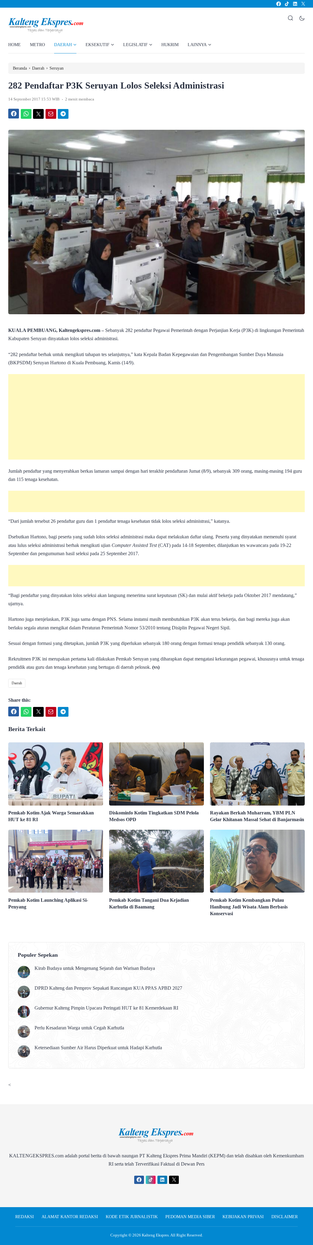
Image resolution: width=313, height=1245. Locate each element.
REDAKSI (24, 1216)
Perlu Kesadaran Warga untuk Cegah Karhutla (79, 1027)
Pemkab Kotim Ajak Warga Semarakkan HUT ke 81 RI (51, 816)
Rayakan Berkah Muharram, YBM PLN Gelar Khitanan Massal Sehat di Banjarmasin (257, 816)
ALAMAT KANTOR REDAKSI (70, 1216)
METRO (37, 44)
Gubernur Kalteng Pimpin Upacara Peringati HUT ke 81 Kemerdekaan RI (106, 1007)
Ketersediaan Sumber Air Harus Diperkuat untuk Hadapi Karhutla (98, 1047)
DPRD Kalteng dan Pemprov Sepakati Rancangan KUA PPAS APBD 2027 (108, 988)
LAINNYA (197, 44)
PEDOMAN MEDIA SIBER (190, 1216)
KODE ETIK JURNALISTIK (132, 1216)
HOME (14, 44)
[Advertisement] (156, 417)
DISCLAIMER (284, 1216)
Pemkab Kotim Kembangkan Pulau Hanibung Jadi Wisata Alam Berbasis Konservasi (249, 906)
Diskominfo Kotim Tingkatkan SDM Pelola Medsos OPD (154, 816)
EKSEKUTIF (97, 44)
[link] (278, 4)
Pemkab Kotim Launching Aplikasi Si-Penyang (48, 903)
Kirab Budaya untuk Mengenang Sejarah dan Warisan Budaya (95, 968)
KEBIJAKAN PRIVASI (243, 1216)
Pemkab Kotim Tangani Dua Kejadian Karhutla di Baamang (149, 903)
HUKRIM (170, 44)
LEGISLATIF (135, 44)
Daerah (17, 683)
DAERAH (63, 44)
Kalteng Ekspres (155, 1235)
